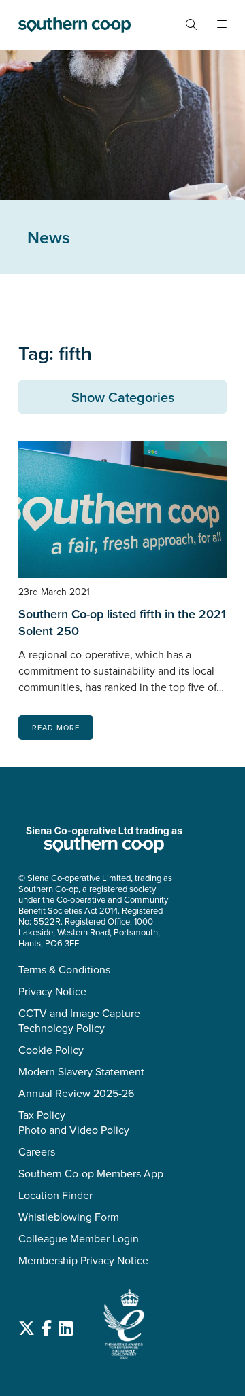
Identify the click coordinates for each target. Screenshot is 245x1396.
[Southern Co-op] (74, 25)
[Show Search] (191, 25)
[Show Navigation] (222, 25)
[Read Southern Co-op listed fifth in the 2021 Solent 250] (122, 509)
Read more (56, 727)
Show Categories (122, 397)
